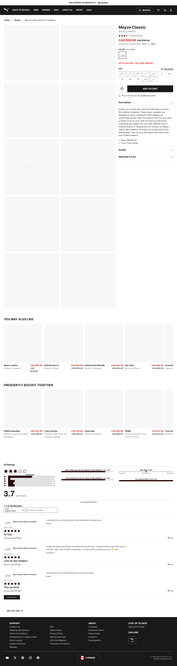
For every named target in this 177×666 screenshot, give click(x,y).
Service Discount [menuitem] (57, 637)
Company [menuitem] (92, 627)
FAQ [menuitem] (52, 627)
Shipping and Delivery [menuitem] (20, 630)
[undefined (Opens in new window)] (132, 640)
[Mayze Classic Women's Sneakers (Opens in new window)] (7, 522)
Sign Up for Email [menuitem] (136, 627)
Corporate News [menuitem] (96, 630)
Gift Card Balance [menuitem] (58, 640)
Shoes (17, 20)
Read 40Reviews (136, 36)
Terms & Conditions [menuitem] (18, 633)
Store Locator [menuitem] (16, 640)
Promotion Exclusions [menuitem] (60, 643)
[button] (30, 477)
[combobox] (14, 510)
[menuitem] (21, 10)
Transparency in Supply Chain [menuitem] (23, 637)
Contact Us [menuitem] (15, 627)
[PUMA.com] (6, 10)
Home (7, 20)
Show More (12, 597)
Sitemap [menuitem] (13, 647)
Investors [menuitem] (92, 637)
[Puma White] (122, 55)
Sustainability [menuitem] (94, 640)
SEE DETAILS (103, 3)
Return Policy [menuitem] (56, 630)
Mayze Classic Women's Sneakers (25, 522)
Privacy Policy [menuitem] (56, 633)
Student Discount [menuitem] (17, 643)
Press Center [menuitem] (94, 633)
